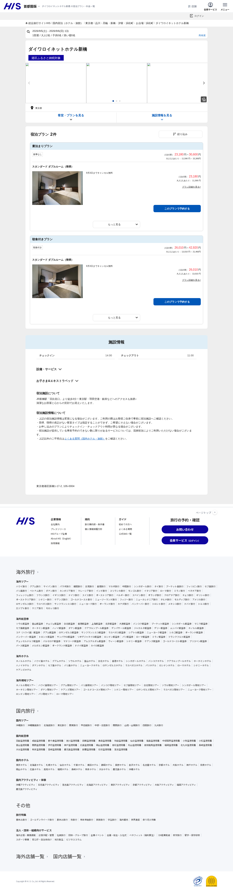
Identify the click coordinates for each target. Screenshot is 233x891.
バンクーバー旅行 (140, 603)
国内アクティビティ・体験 (31, 780)
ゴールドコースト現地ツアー (97, 689)
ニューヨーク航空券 (156, 632)
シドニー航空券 (134, 641)
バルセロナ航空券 (51, 641)
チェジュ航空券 (53, 623)
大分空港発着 (22, 749)
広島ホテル (35, 769)
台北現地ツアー (151, 685)
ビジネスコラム (74, 839)
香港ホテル (117, 661)
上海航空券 (97, 623)
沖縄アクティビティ (25, 784)
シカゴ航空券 (175, 632)
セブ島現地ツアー (132, 685)
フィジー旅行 (126, 599)
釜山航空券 (37, 623)
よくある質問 (125, 528)
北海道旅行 (49, 725)
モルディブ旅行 (181, 599)
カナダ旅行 (123, 603)
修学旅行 (177, 835)
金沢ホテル (134, 764)
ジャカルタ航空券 (142, 628)
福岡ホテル (63, 769)
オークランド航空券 (62, 645)
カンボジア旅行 (67, 590)
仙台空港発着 (136, 740)
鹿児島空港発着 (71, 749)
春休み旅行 (21, 819)
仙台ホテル (65, 764)
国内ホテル (22, 760)
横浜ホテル (92, 764)
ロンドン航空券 (111, 636)
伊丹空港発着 (54, 745)
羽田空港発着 (22, 740)
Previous (29, 83)
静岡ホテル (106, 764)
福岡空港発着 (171, 745)
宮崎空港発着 (54, 749)
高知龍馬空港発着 (153, 745)
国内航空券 (22, 736)
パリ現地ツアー (46, 693)
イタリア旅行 (150, 590)
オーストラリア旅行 (25, 599)
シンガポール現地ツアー (194, 685)
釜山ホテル (89, 661)
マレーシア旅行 (85, 590)
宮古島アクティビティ (73, 784)
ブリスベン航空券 (198, 641)
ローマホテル (184, 665)
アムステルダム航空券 (94, 641)
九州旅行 (158, 725)
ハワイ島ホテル (42, 661)
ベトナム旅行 (36, 590)
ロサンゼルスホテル (112, 665)
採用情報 (55, 543)
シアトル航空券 (136, 632)
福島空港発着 (152, 740)
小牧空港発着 (189, 740)
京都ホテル (164, 764)
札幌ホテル (51, 764)
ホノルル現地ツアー (25, 685)
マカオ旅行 (113, 586)
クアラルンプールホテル (179, 661)
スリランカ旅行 (117, 590)
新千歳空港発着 (55, 740)
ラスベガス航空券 (117, 632)
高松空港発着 (118, 745)
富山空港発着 (22, 745)
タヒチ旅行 (166, 599)
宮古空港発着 (120, 749)
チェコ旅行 (187, 595)
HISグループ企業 (59, 533)
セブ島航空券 (22, 628)
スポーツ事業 (22, 839)
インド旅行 (101, 590)
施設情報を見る (162, 115)
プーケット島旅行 (174, 586)
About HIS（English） (61, 538)
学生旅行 (112, 819)
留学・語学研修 (192, 835)
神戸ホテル (191, 764)
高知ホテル (49, 769)
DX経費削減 (164, 835)
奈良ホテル (205, 764)
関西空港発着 (38, 745)
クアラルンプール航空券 (96, 628)
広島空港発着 (86, 745)
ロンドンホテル (167, 665)
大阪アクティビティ (164, 784)
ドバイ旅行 (189, 603)
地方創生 (59, 839)
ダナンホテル (38, 665)
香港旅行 (101, 586)
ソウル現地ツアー (170, 685)
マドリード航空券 (72, 641)
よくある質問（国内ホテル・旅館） (84, 438)
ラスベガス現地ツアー (174, 689)
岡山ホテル (21, 769)
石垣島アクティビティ (48, 784)
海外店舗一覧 (30, 856)
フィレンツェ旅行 (24, 595)
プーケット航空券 (160, 623)
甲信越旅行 (86, 725)
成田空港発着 (38, 740)
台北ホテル (103, 661)
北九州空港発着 (188, 745)
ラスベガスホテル (134, 665)
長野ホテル (120, 764)
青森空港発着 (104, 740)
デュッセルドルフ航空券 (28, 641)
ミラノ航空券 (158, 636)
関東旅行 (73, 725)
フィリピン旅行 (194, 586)
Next (204, 83)
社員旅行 (61, 835)
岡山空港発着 (102, 745)
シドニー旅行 (45, 599)
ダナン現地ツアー (49, 689)
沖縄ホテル (134, 769)
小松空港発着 (205, 740)
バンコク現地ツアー (111, 685)
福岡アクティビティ (186, 784)
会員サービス (210, 9)
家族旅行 (100, 819)
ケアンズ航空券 (152, 641)
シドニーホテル (201, 665)
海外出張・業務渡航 (26, 835)
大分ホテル (104, 769)
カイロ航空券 (97, 645)
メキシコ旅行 (174, 603)
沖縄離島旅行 (34, 725)
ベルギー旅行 (122, 595)
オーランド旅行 (107, 603)
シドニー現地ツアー (124, 689)
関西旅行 (117, 725)
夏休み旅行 (62, 819)
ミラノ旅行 (179, 590)
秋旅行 (74, 819)
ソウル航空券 (22, 623)
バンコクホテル (156, 661)
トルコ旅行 (203, 603)
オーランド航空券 (194, 632)
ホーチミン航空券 (41, 628)
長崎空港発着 (205, 745)
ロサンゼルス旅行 (24, 603)
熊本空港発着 (38, 749)
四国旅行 (147, 725)
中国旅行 (126, 586)
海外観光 (123, 819)
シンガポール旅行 (142, 586)
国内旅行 (25, 710)
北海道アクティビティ (97, 784)
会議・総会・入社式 (117, 835)
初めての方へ (125, 524)
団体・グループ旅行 (78, 835)
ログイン (199, 16)
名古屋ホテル (149, 764)
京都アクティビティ (142, 784)
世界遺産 (135, 819)
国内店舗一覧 (67, 856)
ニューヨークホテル (90, 665)
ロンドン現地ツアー (25, 693)
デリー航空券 (160, 628)
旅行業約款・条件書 (94, 524)
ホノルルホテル (23, 661)
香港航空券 (83, 623)
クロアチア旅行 (171, 595)
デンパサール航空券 (121, 628)
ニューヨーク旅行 (88, 603)
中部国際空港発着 (171, 740)
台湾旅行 (89, 586)
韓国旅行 (78, 586)
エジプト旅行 (22, 608)
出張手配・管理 (46, 835)
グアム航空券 (49, 632)
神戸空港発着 (70, 745)
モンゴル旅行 (134, 590)
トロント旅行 (158, 603)
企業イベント (97, 835)
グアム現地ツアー (69, 685)
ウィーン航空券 (115, 641)
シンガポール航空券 (181, 623)
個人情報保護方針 (93, 528)
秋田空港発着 (120, 740)
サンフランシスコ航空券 (93, 632)
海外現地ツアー (25, 680)
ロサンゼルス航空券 (68, 632)
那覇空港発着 (88, 749)
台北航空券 (69, 623)
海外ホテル (22, 656)
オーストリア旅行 (104, 595)
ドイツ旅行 (73, 595)
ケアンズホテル (23, 669)
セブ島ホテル (54, 665)
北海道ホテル (36, 764)
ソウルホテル (74, 661)
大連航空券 (124, 623)
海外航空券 (22, 619)
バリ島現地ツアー (89, 685)
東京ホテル (21, 764)
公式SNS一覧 (125, 533)
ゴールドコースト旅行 (81, 599)
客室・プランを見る (71, 115)
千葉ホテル (79, 764)
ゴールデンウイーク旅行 (42, 819)
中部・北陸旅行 (102, 725)
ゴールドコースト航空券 (175, 641)
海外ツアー (22, 581)
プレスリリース (58, 528)
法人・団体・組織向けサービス (34, 830)
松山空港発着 (134, 745)
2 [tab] (116, 101)
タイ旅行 (158, 586)
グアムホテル (58, 661)
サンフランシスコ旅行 (65, 603)
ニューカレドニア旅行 (147, 599)
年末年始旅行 (86, 819)
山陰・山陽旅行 (132, 725)
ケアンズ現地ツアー (70, 689)
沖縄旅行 (20, 725)
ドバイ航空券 (81, 645)
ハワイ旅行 (21, 586)
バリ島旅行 (21, 590)
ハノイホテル (22, 665)
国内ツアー (22, 720)
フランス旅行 (43, 595)
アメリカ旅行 (198, 599)
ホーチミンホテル (202, 661)
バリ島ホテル (70, 665)
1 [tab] (113, 101)
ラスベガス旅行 (44, 603)
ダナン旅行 (51, 590)
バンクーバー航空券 (26, 636)
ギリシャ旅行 (202, 595)
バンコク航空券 (141, 623)
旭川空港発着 (72, 740)
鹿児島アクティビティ (26, 789)
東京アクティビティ (120, 784)
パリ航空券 (127, 636)
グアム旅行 (35, 586)
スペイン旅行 (138, 595)
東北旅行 (62, 725)
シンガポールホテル (135, 661)
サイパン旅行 (50, 586)
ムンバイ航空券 (177, 628)
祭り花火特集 (149, 819)
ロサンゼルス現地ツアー (148, 689)
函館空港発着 (88, 740)
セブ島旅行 (210, 586)
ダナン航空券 (75, 628)
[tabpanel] (55, 83)
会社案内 (55, 524)
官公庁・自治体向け (42, 839)
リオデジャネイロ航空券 (89, 636)
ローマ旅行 (165, 590)
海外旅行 (25, 571)
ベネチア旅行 (194, 590)
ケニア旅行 (37, 608)
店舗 (194, 6)
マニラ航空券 (201, 623)
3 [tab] (120, 101)
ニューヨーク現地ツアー (200, 689)
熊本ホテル (90, 769)
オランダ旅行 (154, 595)
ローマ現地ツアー (65, 693)
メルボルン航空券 (40, 645)
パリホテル (150, 665)
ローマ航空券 (142, 636)
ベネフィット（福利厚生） (142, 835)
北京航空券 (110, 623)
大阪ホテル (178, 764)
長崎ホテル (76, 769)
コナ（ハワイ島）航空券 (28, 632)
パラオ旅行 (65, 586)
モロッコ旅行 (52, 608)
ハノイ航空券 (59, 628)
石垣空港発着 (104, 749)
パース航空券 (22, 645)
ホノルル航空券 (196, 628)
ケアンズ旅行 (61, 599)
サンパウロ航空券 (65, 636)
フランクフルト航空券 (179, 636)
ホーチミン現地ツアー (27, 689)
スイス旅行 (87, 595)
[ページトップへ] (215, 512)
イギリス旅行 (59, 595)
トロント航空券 (46, 636)
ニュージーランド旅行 (106, 599)
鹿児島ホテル (119, 769)
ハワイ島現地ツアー (48, 685)
